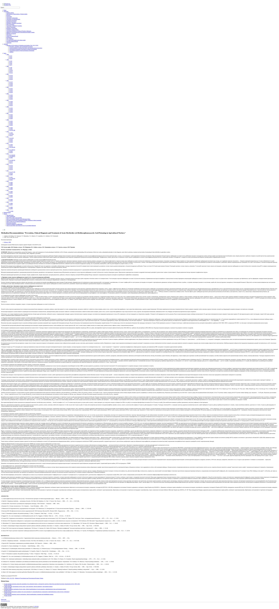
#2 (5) (10, 62)
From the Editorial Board (12, 41)
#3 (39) (11, 117)
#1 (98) (11, 207)
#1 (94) (11, 199)
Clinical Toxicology (10, 27)
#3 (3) (10, 58)
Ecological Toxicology (11, 20)
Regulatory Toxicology (11, 28)
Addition (11, 52)
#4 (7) (10, 65)
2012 (7, 143)
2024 (7, 202)
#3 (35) (11, 110)
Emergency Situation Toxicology (14, 23)
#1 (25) (11, 95)
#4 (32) (11, 105)
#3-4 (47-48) (12, 130)
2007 (7, 113)
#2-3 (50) (11, 134)
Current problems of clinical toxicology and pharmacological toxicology (25, 48)
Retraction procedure (11, 223)
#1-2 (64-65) (12, 155)
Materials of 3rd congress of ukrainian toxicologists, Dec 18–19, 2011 (22, 45)
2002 (7, 80)
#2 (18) (11, 83)
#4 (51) (11, 135)
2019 (7, 181)
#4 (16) (11, 79)
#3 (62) (11, 151)
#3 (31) (11, 104)
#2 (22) (11, 89)
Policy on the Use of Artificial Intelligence (16, 221)
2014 (7, 153)
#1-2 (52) (11, 138)
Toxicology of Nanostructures (13, 19)
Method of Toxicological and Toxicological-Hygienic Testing (20, 32)
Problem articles (10, 12)
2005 (7, 100)
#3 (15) (11, 78)
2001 (7, 74)
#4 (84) (11, 179)
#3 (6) (10, 63)
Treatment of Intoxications (12, 29)
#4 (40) (11, 118)
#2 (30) (11, 102)
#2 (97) (11, 204)
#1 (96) (11, 203)
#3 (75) (11, 168)
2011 (7, 136)
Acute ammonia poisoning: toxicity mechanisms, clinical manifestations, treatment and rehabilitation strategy (28, 594)
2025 (7, 206)
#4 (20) (11, 85)
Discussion (8, 35)
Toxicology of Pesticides (12, 18)
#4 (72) (11, 163)
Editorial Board (7, 212)
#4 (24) (11, 92)
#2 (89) (11, 189)
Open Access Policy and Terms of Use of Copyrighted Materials (21, 225)
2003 (7, 87)
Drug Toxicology (10, 24)
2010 (7, 131)
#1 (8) (10, 67)
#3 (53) (11, 139)
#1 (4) (10, 61)
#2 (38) (11, 116)
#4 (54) (11, 140)
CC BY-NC (36, 606)
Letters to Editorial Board (12, 36)
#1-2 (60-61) (12, 149)
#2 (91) (11, 193)
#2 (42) (11, 122)
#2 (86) (11, 183)
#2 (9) (10, 68)
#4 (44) (11, 125)
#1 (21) (11, 88)
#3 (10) (11, 70)
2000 (7, 66)
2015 (7, 159)
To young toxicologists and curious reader (16, 40)
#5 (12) (11, 72)
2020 (7, 186)
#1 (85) (11, 182)
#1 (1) (10, 55)
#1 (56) (11, 144)
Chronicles (8, 42)
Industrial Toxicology (11, 21)
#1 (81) (11, 177)
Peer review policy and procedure (14, 217)
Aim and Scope (10, 215)
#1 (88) (11, 187)
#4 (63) (11, 152)
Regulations (9, 37)
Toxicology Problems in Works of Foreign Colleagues (18, 31)
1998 (7, 54)
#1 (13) (11, 75)
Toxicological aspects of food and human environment (21, 50)
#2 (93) (11, 196)
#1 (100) (11, 211)
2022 (7, 194)
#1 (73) (11, 165)
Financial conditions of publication (14, 224)
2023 (7, 198)
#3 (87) (11, 185)
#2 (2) (10, 57)
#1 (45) (11, 127)
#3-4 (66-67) (12, 156)
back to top (3, 599)
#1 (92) (11, 195)
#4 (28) (11, 99)
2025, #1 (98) (8, 587)
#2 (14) (11, 76)
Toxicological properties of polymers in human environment (23, 49)
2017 (7, 170)
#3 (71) (11, 161)
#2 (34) (11, 109)
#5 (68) (11, 157)
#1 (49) (11, 132)
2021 (7, 190)
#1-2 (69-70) (12, 160)
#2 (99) (11, 208)
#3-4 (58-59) (12, 147)
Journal (5, 213)
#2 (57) (11, 146)
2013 (7, 148)
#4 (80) (11, 174)
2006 (7, 106)
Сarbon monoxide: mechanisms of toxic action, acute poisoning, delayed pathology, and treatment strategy (28, 586)
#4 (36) (11, 112)
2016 (7, 164)
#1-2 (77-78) (12, 172)
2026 (7, 210)
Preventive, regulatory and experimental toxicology (21, 46)
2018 (7, 176)
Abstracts (5, 44)
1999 (7, 59)
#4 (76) (11, 169)
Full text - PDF (7, 242)
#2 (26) (11, 96)
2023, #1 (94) (8, 593)
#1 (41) (11, 121)
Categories (5, 11)
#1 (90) (11, 191)
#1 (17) (11, 82)
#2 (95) (11, 200)
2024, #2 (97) (8, 590)
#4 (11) (11, 71)
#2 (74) (11, 166)
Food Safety (9, 16)
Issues (4, 53)
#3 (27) (11, 97)
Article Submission (10, 216)
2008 (7, 119)
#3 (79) (11, 173)
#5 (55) (11, 142)
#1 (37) (11, 114)
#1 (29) (11, 101)
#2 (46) (11, 129)
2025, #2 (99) (8, 585)
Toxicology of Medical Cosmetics (14, 25)
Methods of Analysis (11, 33)
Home (4, 10)
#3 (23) (11, 91)
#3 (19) (11, 84)
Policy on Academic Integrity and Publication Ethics (18, 219)
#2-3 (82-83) (12, 178)
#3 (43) (11, 123)
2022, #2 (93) (8, 595)
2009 (7, 126)
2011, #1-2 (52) (10, 578)
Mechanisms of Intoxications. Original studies (16, 14)
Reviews (8, 15)
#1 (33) (11, 108)
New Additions (9, 38)
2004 (7, 93)
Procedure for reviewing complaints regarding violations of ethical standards (23, 220)
